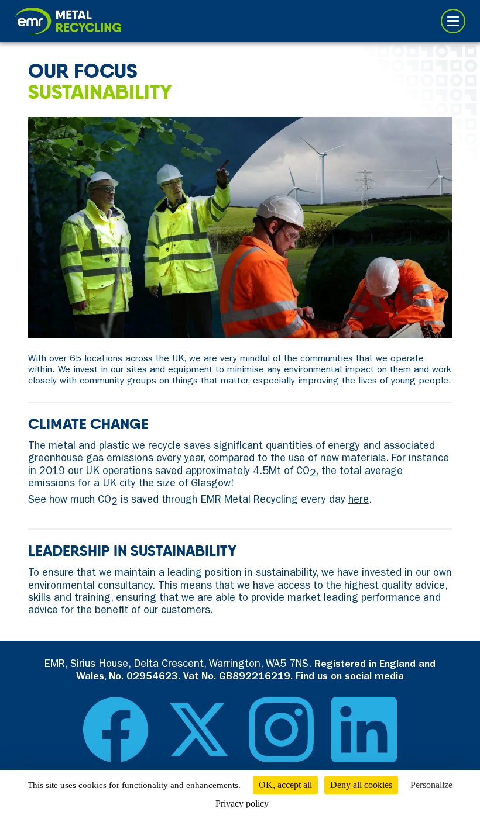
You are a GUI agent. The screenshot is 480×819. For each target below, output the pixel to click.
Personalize (431, 785)
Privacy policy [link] (242, 803)
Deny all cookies (361, 785)
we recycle (156, 447)
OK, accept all (285, 785)
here (358, 501)
